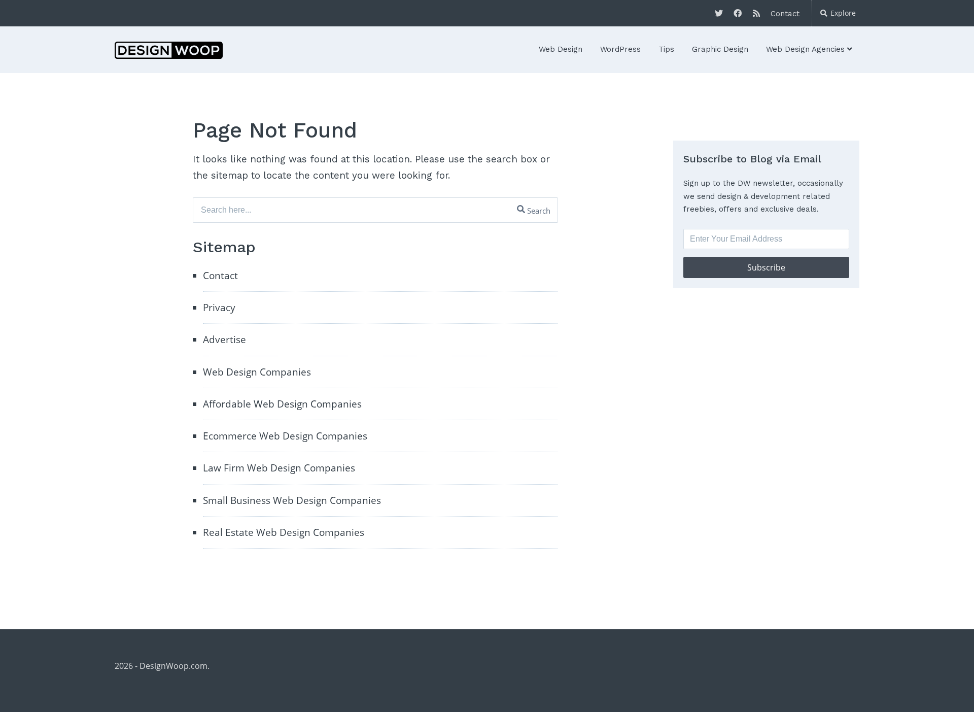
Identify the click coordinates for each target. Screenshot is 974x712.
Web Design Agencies (805, 49)
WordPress (620, 49)
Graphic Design (720, 49)
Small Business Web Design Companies (292, 500)
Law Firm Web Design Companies (279, 467)
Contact (785, 13)
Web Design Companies (257, 372)
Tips (666, 49)
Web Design (560, 49)
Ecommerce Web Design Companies (285, 436)
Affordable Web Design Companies (282, 404)
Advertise (224, 339)
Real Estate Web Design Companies (283, 532)
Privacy (219, 307)
